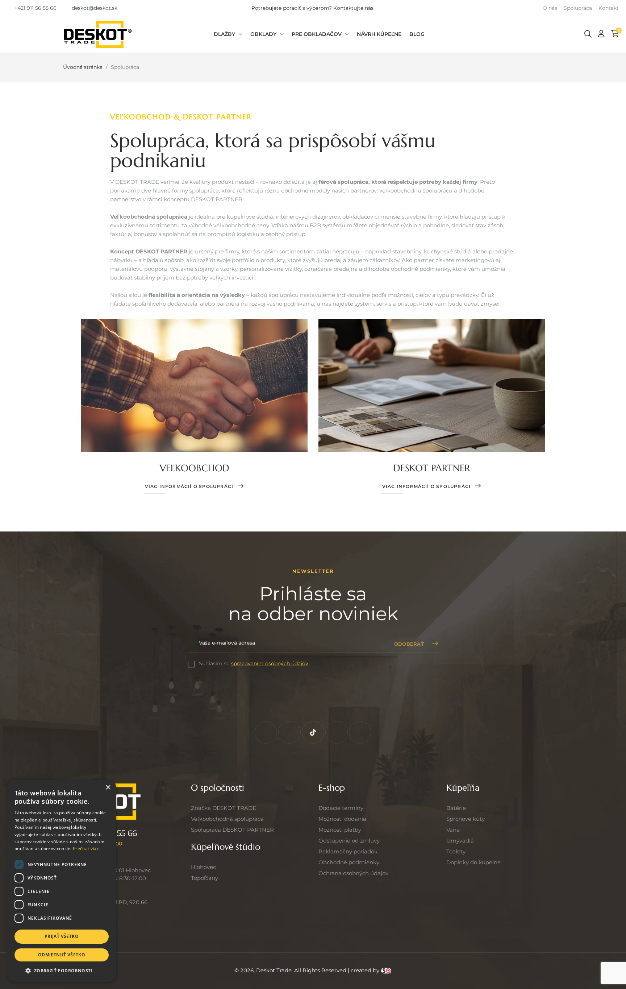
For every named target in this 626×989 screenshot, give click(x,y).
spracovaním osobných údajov (269, 663)
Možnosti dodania (342, 818)
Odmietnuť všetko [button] (61, 955)
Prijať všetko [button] (62, 936)
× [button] (107, 787)
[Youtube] (360, 732)
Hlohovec (203, 867)
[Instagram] (289, 732)
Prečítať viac (86, 848)
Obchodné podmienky (348, 862)
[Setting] (601, 33)
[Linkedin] (336, 732)
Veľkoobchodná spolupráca (227, 818)
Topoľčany (204, 877)
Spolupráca (578, 8)
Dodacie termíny (340, 807)
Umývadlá (460, 840)
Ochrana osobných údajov (353, 873)
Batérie (456, 807)
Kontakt (608, 8)
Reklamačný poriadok (347, 851)
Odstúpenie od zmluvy (349, 840)
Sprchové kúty (465, 818)
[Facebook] (266, 732)
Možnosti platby (339, 829)
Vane (453, 829)
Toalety (456, 851)
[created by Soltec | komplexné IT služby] (386, 970)
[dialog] (61, 881)
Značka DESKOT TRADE (223, 807)
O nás (550, 8)
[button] (32, 7)
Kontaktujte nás (353, 8)
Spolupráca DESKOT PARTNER (232, 829)
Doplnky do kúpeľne (473, 862)
